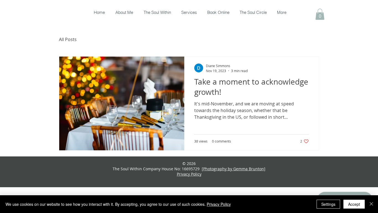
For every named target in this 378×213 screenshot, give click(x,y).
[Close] (371, 204)
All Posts (68, 39)
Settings (328, 204)
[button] (320, 14)
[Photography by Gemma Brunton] (233, 168)
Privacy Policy (219, 204)
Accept (354, 204)
